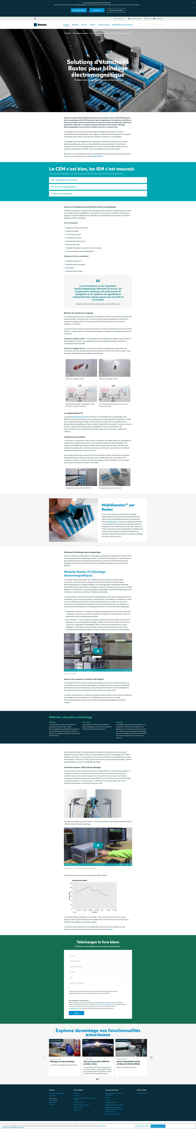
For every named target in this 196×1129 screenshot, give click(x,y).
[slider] (96, 670)
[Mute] (124, 670)
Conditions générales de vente (114, 1105)
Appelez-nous (53, 1095)
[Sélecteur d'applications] (35, 18)
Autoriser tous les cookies (158, 1126)
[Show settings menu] (127, 670)
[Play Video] (65, 670)
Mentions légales (110, 1102)
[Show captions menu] (121, 864)
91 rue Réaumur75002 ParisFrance (53, 1102)
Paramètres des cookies (112, 1114)
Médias (107, 1097)
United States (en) (82, 5)
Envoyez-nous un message (56, 1093)
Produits (67, 33)
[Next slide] (151, 1057)
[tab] (98, 180)
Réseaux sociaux (110, 1111)
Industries (77, 1093)
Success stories (78, 1102)
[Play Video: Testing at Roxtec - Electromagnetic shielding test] (98, 845)
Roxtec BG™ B (98, 156)
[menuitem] (66, 25)
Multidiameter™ (112, 522)
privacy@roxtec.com (74, 1008)
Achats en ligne (78, 1107)
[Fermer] (193, 2)
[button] (97, 1079)
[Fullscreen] (130, 670)
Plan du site (77, 1110)
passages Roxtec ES (79, 417)
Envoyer (76, 1013)
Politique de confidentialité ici (106, 1004)
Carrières (108, 1100)
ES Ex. (111, 929)
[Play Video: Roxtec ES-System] (98, 651)
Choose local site (142, 1093)
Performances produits (80, 33)
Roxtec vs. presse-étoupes (82, 1105)
